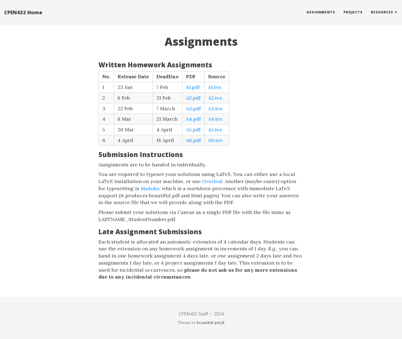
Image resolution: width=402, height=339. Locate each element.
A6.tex (215, 140)
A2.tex (215, 98)
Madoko (150, 188)
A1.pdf (193, 87)
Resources (382, 12)
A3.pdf (193, 108)
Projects (353, 12)
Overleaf (212, 181)
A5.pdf (193, 129)
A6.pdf (193, 140)
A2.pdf (193, 98)
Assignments (321, 12)
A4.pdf (193, 119)
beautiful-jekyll (210, 322)
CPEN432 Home (23, 12)
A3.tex (215, 108)
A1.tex (215, 87)
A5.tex (215, 129)
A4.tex (215, 119)
